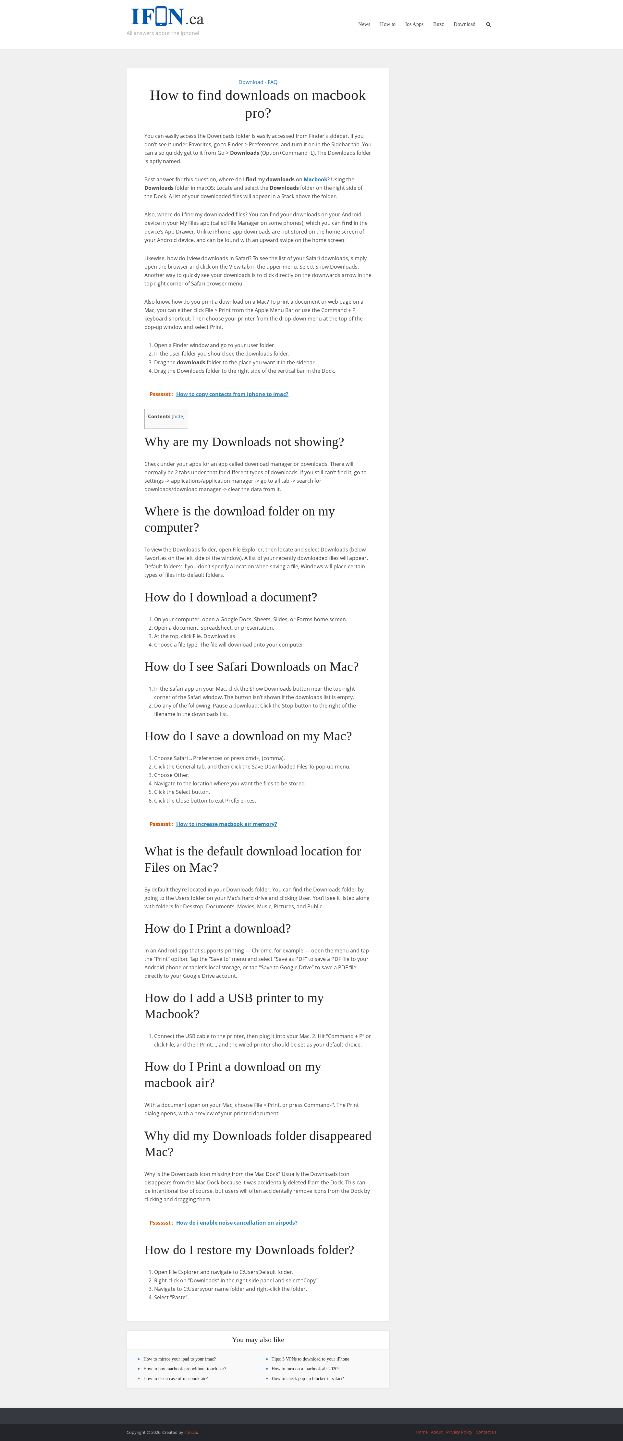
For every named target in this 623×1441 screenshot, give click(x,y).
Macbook (315, 179)
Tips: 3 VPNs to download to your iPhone (310, 1359)
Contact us (486, 1432)
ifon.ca (190, 1432)
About (437, 1432)
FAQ (272, 82)
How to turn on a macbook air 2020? (305, 1368)
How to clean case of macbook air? (175, 1378)
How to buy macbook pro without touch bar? (184, 1368)
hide (178, 416)
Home (422, 1432)
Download (464, 24)
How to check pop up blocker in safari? (308, 1378)
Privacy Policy (459, 1432)
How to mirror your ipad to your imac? (179, 1359)
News (364, 24)
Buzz (438, 24)
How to (388, 24)
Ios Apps (414, 24)
